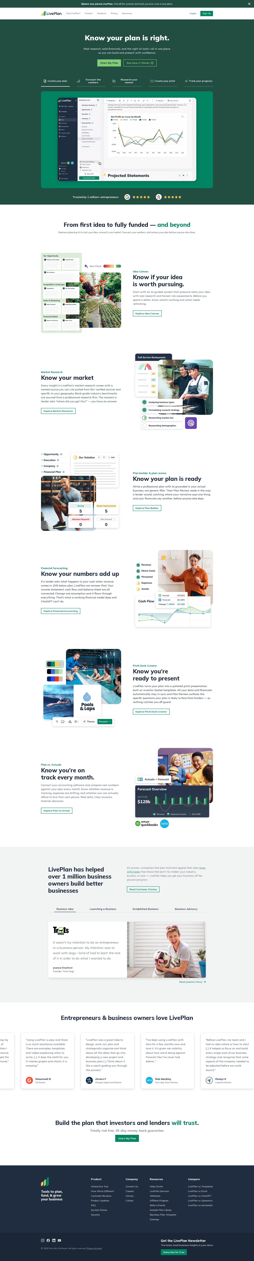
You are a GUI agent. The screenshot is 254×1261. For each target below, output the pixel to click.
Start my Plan (127, 1138)
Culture (129, 1200)
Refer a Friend (157, 1205)
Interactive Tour (99, 1186)
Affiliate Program (159, 1200)
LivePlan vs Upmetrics (200, 1200)
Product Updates (100, 1200)
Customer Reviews (101, 1195)
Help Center (156, 1186)
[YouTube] (59, 1241)
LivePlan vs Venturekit (200, 1205)
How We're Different (102, 1191)
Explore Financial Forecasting (61, 611)
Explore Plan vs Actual (57, 810)
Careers (130, 1191)
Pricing (114, 13)
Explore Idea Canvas (147, 313)
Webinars (155, 1195)
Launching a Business (103, 909)
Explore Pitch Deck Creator (151, 711)
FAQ (93, 1205)
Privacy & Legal (94, 1248)
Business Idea (64, 909)
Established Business (146, 909)
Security (95, 1214)
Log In (193, 13)
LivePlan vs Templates (200, 1186)
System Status (99, 1209)
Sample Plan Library (161, 1209)
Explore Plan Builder (147, 508)
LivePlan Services (159, 1191)
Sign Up (207, 13)
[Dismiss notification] (249, 4)
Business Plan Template (163, 1214)
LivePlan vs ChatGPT (200, 1195)
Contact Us (132, 1186)
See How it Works (138, 63)
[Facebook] (48, 1241)
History (130, 1195)
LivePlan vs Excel (197, 1191)
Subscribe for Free (173, 1252)
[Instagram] (42, 1241)
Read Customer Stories (143, 889)
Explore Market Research (58, 410)
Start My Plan (109, 63)
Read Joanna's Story (190, 981)
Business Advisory (186, 909)
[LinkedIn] (53, 1241)
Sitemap (154, 1219)
